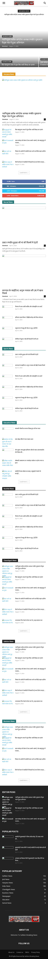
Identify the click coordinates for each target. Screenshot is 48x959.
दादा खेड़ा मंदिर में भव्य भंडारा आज (24, 439)
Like (43, 181)
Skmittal (5, 119)
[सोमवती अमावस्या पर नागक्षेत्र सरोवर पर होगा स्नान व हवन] (7, 463)
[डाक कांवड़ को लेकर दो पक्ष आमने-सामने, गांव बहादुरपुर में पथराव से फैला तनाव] (7, 143)
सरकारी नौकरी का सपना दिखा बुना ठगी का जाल (27, 428)
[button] (3, 3)
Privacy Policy (35, 952)
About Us (11, 952)
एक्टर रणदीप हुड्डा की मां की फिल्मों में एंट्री (20, 242)
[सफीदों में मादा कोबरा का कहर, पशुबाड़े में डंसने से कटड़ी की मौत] (7, 475)
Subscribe (40, 195)
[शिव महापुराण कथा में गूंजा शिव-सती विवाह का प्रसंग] (19, 58)
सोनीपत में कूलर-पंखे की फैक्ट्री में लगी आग (26, 339)
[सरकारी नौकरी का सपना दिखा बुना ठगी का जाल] (7, 431)
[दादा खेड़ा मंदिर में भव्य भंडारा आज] (7, 442)
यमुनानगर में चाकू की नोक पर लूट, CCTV (26, 328)
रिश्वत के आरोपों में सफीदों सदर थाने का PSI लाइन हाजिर (30, 151)
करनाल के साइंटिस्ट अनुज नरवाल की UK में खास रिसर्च (30, 365)
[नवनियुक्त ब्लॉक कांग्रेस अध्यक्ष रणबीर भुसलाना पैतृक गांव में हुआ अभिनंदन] (24, 33)
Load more (23, 173)
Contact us (19, 952)
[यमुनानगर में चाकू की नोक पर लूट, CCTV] (7, 331)
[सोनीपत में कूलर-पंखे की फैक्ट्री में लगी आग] (7, 342)
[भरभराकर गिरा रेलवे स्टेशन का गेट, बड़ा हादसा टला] (7, 623)
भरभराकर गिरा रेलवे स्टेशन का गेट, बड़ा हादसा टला (28, 620)
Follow (41, 186)
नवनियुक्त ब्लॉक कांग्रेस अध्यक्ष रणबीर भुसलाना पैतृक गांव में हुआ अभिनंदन (24, 14)
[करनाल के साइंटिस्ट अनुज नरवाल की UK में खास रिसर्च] (24, 271)
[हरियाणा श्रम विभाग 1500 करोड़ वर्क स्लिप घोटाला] (7, 320)
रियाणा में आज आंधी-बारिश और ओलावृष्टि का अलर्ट (28, 306)
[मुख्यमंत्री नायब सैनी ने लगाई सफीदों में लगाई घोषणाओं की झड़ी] (7, 850)
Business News (7, 36)
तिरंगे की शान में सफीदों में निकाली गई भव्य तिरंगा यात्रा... (30, 162)
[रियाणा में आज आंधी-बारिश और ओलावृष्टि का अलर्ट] (7, 309)
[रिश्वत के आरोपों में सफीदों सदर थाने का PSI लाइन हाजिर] (7, 154)
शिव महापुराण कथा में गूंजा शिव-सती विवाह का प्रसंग (29, 129)
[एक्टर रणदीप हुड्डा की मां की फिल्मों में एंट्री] (24, 223)
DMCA (27, 952)
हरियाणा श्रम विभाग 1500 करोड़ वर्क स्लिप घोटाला (29, 317)
